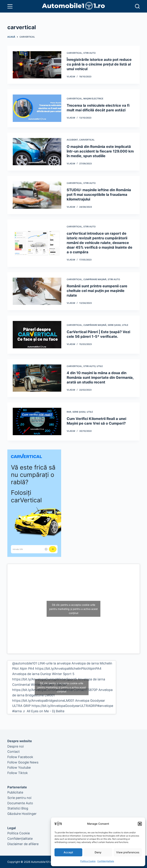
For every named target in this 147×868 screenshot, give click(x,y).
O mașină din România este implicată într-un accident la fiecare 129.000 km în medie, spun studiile (100, 151)
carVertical (74, 53)
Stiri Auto (89, 53)
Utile (125, 325)
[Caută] (137, 6)
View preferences (127, 852)
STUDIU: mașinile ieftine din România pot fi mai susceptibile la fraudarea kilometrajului (99, 194)
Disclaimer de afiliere (23, 844)
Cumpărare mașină (94, 279)
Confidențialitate (105, 861)
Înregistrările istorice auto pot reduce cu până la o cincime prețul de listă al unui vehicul (99, 64)
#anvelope (105, 706)
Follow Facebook (20, 757)
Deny (98, 852)
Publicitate (15, 792)
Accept (68, 852)
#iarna (17, 711)
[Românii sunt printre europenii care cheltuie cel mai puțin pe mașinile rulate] (37, 291)
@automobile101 (24, 663)
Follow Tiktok (17, 773)
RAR (69, 411)
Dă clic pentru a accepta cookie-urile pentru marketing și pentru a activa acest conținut (73, 608)
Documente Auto (20, 803)
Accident (72, 139)
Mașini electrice (93, 98)
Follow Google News (22, 762)
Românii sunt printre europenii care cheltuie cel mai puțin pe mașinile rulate (97, 291)
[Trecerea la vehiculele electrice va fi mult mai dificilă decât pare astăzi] (37, 108)
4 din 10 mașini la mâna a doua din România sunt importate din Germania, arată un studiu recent (100, 377)
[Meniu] (10, 6)
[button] (140, 824)
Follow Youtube (19, 767)
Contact (13, 751)
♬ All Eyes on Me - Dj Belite (43, 711)
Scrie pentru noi (19, 798)
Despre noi (15, 746)
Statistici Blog (17, 808)
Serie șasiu (114, 325)
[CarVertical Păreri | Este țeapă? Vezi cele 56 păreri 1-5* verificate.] (37, 334)
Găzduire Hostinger (22, 814)
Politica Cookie (88, 861)
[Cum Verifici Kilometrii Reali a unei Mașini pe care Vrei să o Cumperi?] (37, 421)
